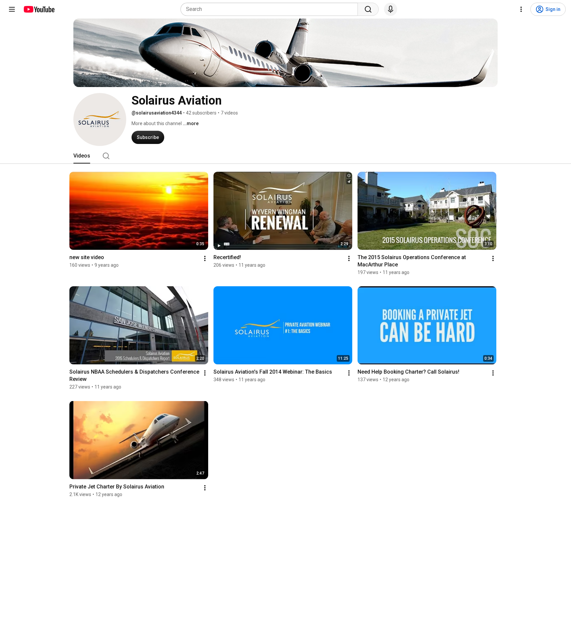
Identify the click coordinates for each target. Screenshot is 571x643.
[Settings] (521, 9)
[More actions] (204, 258)
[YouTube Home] (39, 9)
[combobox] (271, 9)
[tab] (81, 156)
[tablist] (285, 156)
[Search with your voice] (390, 9)
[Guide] (12, 9)
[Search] (368, 9)
